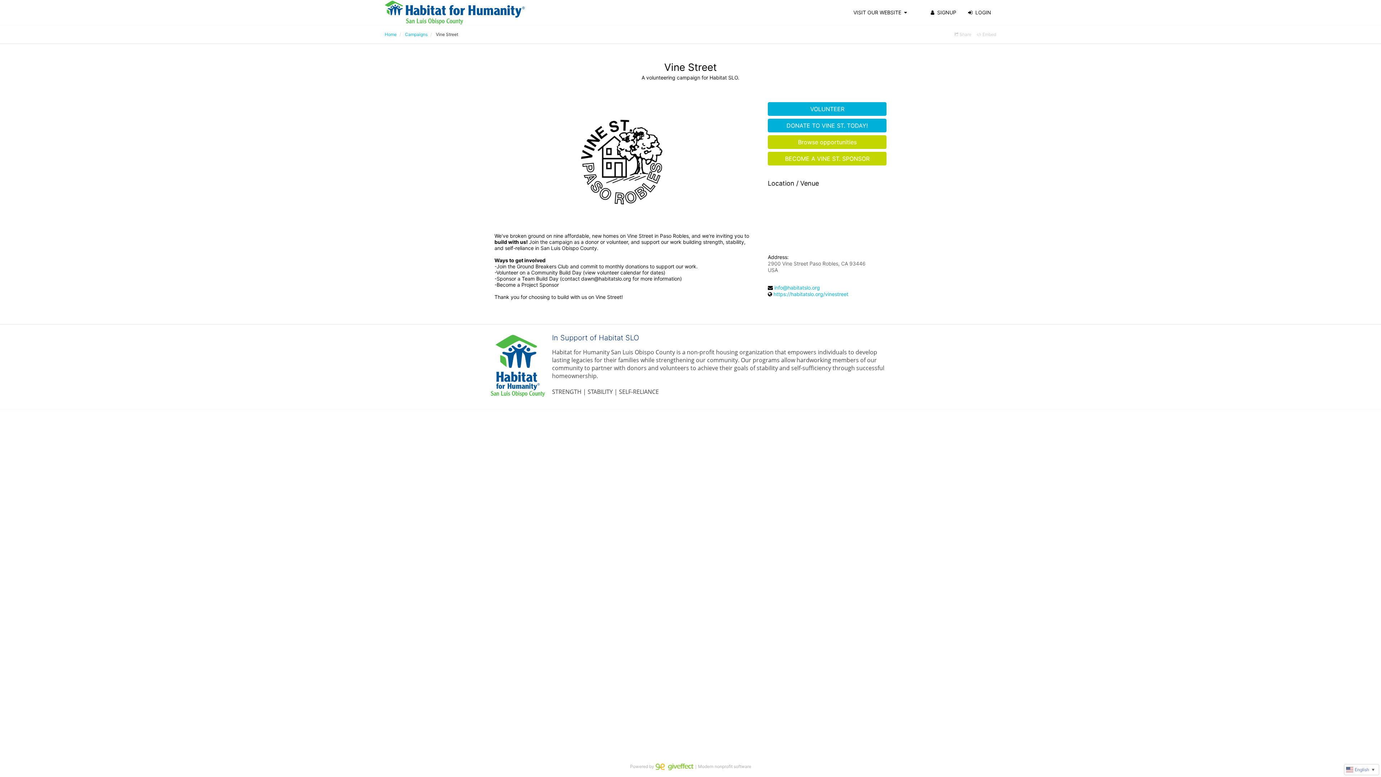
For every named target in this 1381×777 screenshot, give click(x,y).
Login (983, 12)
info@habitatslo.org (797, 288)
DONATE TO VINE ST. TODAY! (827, 125)
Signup (946, 12)
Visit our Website (877, 12)
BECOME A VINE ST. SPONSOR (827, 158)
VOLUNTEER (827, 109)
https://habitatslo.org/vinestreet (811, 294)
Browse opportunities (827, 142)
